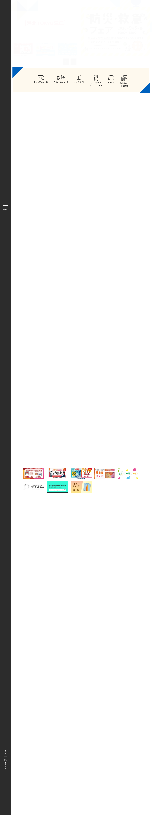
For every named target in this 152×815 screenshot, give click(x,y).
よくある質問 (56, 596)
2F (113, 408)
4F (80, 419)
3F (47, 419)
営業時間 (5, 766)
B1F (47, 408)
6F (47, 429)
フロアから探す (48, 395)
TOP (6, 751)
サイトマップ (72, 596)
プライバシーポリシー (105, 596)
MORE (110, 185)
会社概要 (58, 602)
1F (80, 408)
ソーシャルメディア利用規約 (79, 602)
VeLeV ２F (105, 440)
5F (113, 419)
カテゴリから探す (81, 396)
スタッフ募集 (101, 602)
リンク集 (86, 596)
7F (80, 429)
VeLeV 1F (55, 440)
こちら (93, 610)
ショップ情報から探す (114, 396)
